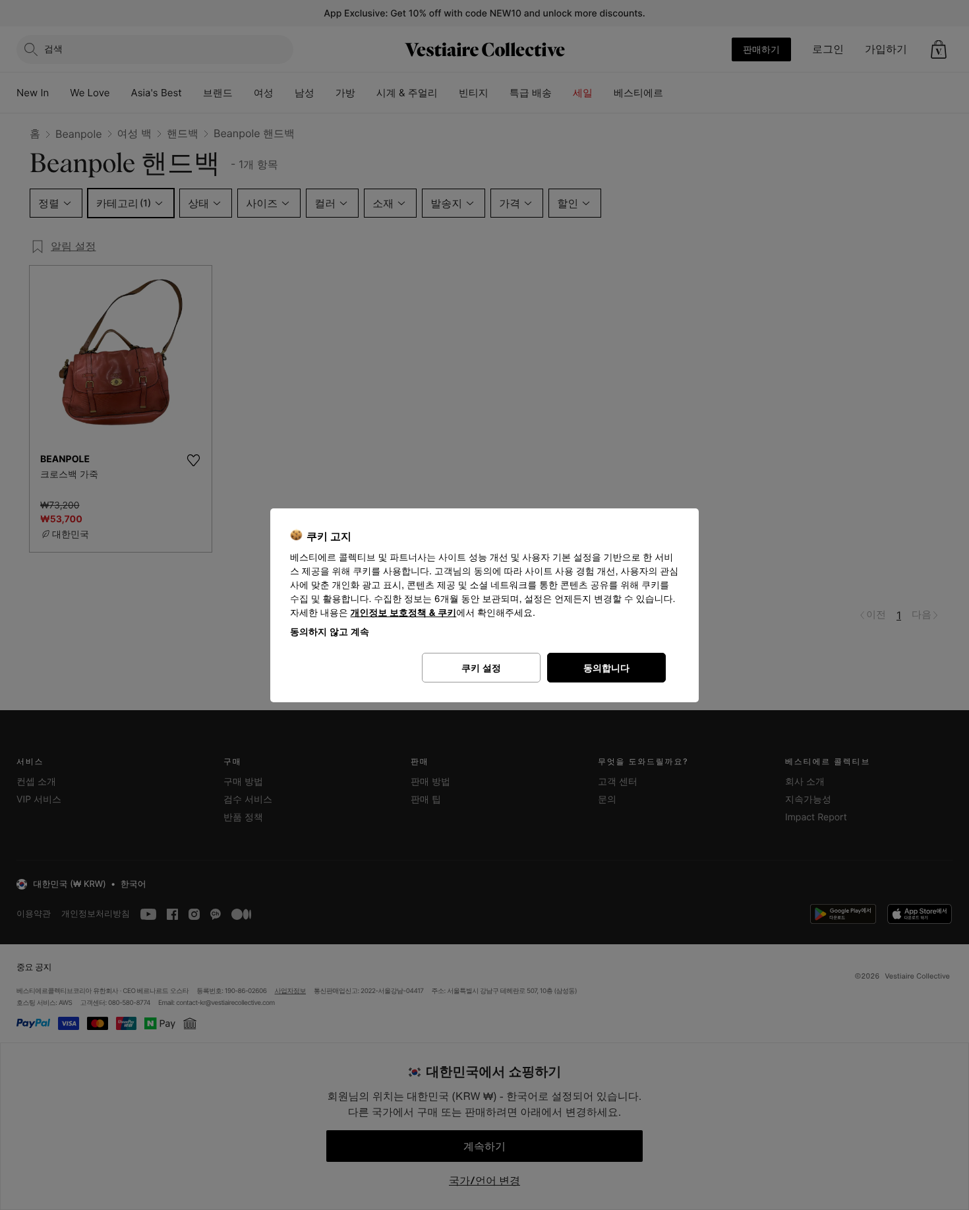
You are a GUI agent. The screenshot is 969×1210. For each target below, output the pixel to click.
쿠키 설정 (481, 668)
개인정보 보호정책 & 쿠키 (404, 613)
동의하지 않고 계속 (329, 631)
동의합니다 (606, 668)
